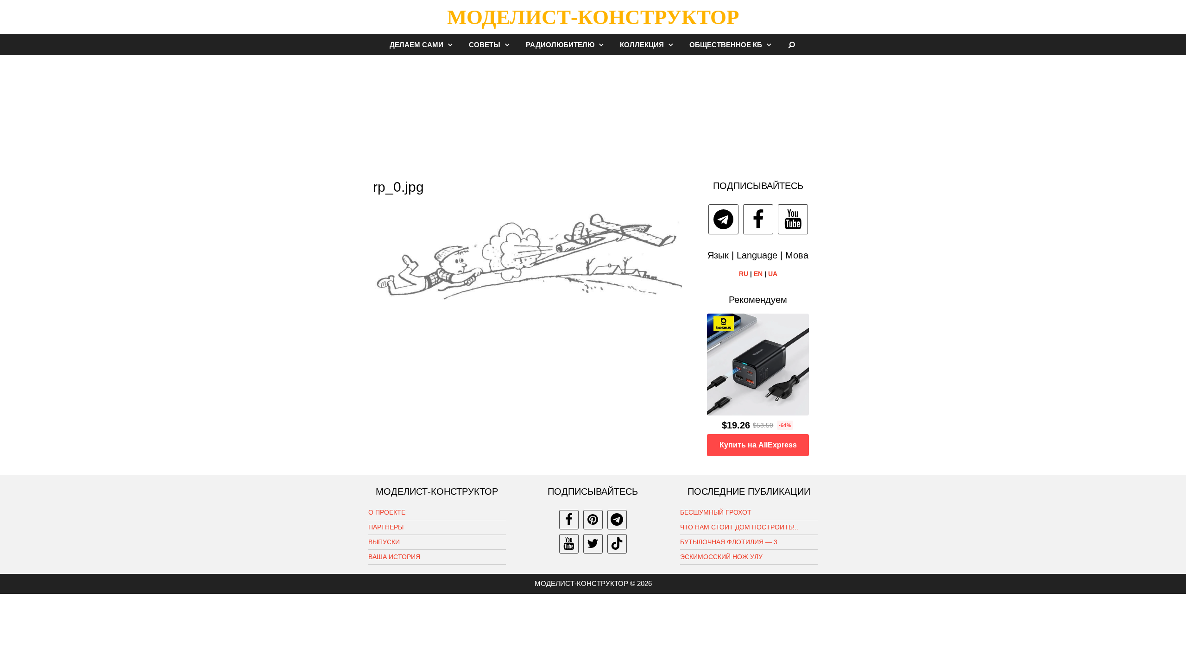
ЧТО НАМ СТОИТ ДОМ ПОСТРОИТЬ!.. (739, 527)
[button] (452, 44)
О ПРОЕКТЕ (386, 512)
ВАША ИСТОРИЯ (394, 556)
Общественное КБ (725, 45)
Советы (484, 45)
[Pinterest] (593, 519)
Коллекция (642, 45)
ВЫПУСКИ (384, 542)
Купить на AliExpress (758, 445)
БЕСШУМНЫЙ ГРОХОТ (715, 512)
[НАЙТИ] (792, 44)
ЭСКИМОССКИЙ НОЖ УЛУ (721, 556)
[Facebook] (758, 219)
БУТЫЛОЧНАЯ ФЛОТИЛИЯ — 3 (728, 542)
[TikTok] (617, 544)
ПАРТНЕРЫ (386, 527)
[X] (593, 544)
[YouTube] (793, 219)
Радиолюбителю (560, 45)
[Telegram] (723, 219)
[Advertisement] (593, 113)
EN (758, 273)
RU (743, 273)
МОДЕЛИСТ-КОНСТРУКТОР (593, 17)
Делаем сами (416, 45)
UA (772, 273)
